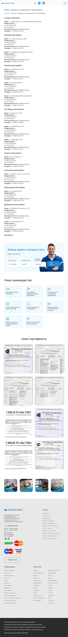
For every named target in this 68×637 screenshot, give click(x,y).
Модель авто (26, 260)
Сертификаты (8, 590)
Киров (35, 588)
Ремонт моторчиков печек (50, 526)
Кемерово (36, 585)
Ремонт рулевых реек (49, 531)
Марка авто (12, 260)
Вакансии (6, 578)
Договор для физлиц (10, 603)
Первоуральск (52, 580)
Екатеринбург (37, 580)
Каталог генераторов (10, 595)
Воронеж (36, 578)
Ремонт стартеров (48, 521)
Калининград (37, 583)
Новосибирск (37, 600)
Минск (35, 593)
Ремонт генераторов (49, 523)
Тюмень (50, 593)
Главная (7, 13)
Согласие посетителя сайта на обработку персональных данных (23, 624)
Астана (35, 575)
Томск (50, 590)
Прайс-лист (7, 573)
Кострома (36, 590)
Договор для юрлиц (10, 600)
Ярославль (51, 603)
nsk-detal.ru (8, 235)
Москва (35, 570)
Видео (6, 580)
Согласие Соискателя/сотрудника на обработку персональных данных (25, 627)
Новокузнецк (52, 573)
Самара (50, 585)
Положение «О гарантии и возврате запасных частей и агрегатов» (23, 629)
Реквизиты (7, 588)
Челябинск (51, 600)
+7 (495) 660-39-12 (12, 525)
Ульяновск (51, 595)
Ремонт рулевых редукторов (51, 533)
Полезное (7, 583)
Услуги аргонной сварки (49, 538)
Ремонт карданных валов (50, 536)
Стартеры (46, 513)
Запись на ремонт (9, 570)
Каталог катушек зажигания (12, 598)
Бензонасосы (46, 518)
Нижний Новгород (38, 598)
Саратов (50, 588)
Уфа (49, 598)
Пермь (50, 578)
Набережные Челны (54, 570)
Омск (49, 575)
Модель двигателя (38, 259)
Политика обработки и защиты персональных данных (19, 622)
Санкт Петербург (38, 573)
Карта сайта (7, 585)
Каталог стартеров (9, 593)
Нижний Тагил (37, 595)
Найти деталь (52, 263)
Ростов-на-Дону (53, 583)
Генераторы (46, 516)
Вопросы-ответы (9, 575)
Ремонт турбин (47, 528)
